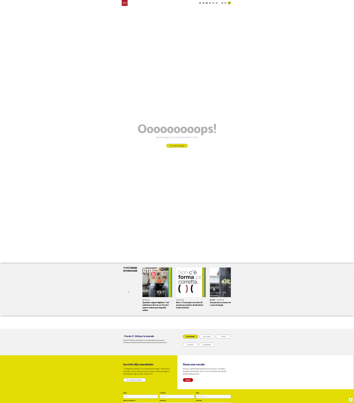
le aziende (190, 336)
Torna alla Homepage (177, 146)
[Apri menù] (225, 3)
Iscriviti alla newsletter (134, 380)
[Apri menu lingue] (221, 3)
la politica (207, 345)
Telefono (199, 400)
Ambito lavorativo (129, 400)
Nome (125, 393)
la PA (223, 336)
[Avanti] (129, 292)
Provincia (163, 400)
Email (197, 393)
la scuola (207, 336)
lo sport (190, 345)
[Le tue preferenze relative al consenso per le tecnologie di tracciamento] (351, 400)
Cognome (163, 393)
